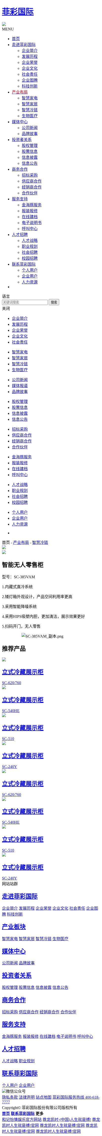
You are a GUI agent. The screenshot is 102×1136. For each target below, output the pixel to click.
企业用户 (30, 276)
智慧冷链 (30, 110)
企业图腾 (30, 80)
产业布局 (21, 542)
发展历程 (30, 56)
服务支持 (14, 1024)
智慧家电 (30, 98)
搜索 (54, 302)
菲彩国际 (18, 11)
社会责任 (30, 74)
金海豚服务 (32, 205)
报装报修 (30, 211)
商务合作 (14, 1000)
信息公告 (30, 163)
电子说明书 (32, 223)
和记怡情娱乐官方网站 (22, 1119)
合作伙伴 (30, 193)
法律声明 (27, 1097)
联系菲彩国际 (20, 1073)
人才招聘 (14, 1049)
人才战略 (30, 240)
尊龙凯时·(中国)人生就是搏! (67, 1119)
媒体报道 (20, 386)
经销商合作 (32, 187)
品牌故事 (30, 134)
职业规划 (30, 246)
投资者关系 (17, 975)
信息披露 (30, 157)
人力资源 (30, 282)
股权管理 (30, 145)
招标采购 (30, 175)
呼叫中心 (30, 229)
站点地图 (43, 1097)
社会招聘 (30, 252)
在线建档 (30, 217)
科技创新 (30, 86)
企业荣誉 (30, 62)
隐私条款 (10, 1097)
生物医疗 (30, 116)
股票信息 (30, 151)
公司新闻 (30, 128)
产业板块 (14, 927)
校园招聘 (30, 258)
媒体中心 (14, 951)
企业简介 (30, 50)
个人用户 (30, 270)
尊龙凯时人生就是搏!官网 (62, 1125)
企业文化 (30, 68)
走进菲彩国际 (20, 896)
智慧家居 (30, 104)
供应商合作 (32, 181)
